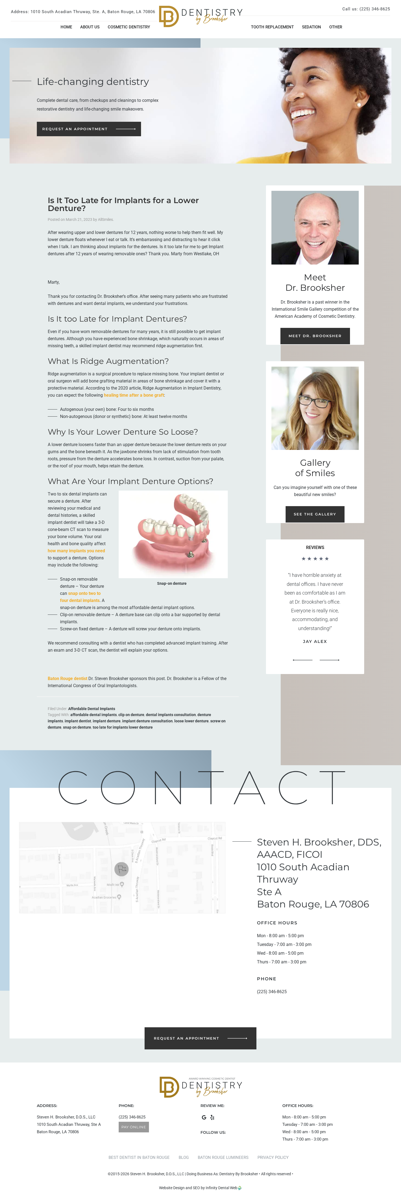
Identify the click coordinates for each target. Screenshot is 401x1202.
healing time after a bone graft (134, 395)
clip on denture (131, 715)
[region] (315, 611)
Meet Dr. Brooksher (315, 336)
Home (66, 27)
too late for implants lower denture (123, 727)
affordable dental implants (93, 715)
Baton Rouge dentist (67, 678)
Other (335, 27)
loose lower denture (191, 721)
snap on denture (77, 727)
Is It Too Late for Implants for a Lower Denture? (123, 204)
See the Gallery (315, 514)
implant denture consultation (147, 721)
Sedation (311, 27)
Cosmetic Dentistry (129, 27)
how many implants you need (76, 550)
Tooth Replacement (272, 27)
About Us (90, 27)
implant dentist (78, 721)
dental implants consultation (171, 715)
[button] (302, 660)
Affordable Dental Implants (91, 709)
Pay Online (133, 1127)
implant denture (107, 721)
